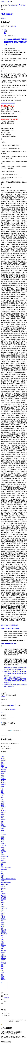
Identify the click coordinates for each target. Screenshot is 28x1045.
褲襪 (2, 928)
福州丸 (2, 805)
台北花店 (3, 899)
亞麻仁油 (3, 845)
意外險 (2, 854)
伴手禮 (2, 794)
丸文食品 (3, 782)
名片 (5, 33)
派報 (2, 900)
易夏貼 (2, 773)
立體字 (2, 902)
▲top (2, 712)
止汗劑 (2, 777)
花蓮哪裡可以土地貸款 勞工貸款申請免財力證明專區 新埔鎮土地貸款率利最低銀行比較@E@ (15, 673)
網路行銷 (3, 959)
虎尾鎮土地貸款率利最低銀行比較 (10, 628)
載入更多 (3, 715)
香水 (2, 970)
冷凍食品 (3, 807)
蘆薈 (2, 965)
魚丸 (2, 799)
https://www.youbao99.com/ (8, 103)
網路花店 (3, 893)
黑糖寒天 (3, 880)
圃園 (2, 974)
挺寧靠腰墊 (4, 869)
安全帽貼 (3, 771)
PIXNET (7, 1020)
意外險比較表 (4, 856)
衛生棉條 (3, 956)
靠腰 (2, 871)
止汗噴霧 (3, 779)
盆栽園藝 (3, 862)
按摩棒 (2, 946)
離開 (9, 1042)
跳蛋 (2, 948)
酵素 (2, 853)
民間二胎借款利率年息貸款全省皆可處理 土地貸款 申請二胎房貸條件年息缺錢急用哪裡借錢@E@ (15, 680)
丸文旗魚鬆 (4, 933)
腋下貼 (2, 775)
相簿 (5, 29)
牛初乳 (2, 849)
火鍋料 (2, 803)
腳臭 (2, 762)
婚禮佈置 (3, 895)
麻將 (2, 935)
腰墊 (2, 873)
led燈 (2, 910)
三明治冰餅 (4, 767)
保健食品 (3, 843)
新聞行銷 (3, 963)
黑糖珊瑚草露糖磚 (6, 882)
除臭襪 (2, 764)
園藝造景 (3, 860)
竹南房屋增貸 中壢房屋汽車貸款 (12, 677)
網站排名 (3, 888)
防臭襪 (2, 766)
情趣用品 (3, 945)
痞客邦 (11, 705)
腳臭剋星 (3, 760)
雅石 (2, 864)
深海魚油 (3, 851)
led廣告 (3, 913)
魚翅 (2, 808)
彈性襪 (2, 926)
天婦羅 (2, 801)
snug (2, 817)
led (1, 911)
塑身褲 (2, 978)
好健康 (2, 841)
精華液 (2, 966)
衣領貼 (2, 756)
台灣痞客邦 (7, 14)
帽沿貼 (2, 758)
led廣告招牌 (4, 908)
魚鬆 (2, 788)
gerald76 (3, 696)
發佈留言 (3, 724)
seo (1, 961)
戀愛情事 (12, 709)
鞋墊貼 (2, 780)
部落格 (5, 31)
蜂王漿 (2, 847)
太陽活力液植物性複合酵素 (8, 879)
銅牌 (2, 904)
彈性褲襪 (3, 930)
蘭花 (2, 866)
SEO (2, 889)
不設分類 (13, 26)
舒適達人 (3, 958)
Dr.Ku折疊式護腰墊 (6, 867)
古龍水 (2, 972)
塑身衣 (2, 976)
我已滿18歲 (3, 1042)
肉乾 (2, 797)
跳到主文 (3, 18)
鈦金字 (2, 915)
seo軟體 (3, 886)
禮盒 (2, 792)
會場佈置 (3, 897)
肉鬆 (2, 790)
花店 (2, 891)
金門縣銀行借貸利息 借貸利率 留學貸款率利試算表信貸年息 (15, 42)
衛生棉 (2, 954)
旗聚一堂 (3, 784)
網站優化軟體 (4, 884)
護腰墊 (2, 875)
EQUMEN (3, 979)
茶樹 (2, 968)
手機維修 (3, 952)
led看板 (3, 917)
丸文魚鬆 (3, 932)
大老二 (2, 937)
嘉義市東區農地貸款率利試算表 (9, 625)
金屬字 (2, 906)
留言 (14, 705)
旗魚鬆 (2, 786)
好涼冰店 (3, 769)
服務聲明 (17, 1021)
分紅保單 (3, 858)
